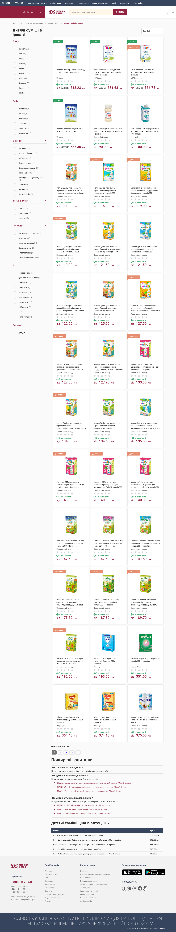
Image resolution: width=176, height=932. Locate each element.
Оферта (48, 901)
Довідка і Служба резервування (93, 884)
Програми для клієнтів (37, 3)
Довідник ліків (86, 901)
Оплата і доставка (100, 3)
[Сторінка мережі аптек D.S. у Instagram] (129, 888)
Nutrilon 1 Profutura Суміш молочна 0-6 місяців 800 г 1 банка (83, 814)
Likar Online (138, 3)
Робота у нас (55, 3)
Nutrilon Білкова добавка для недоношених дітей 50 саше (82, 809)
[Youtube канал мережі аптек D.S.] (134, 888)
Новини (48, 878)
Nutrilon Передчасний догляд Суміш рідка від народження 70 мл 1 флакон (89, 791)
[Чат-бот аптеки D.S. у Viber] (145, 888)
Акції (114, 3)
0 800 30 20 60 (12, 3)
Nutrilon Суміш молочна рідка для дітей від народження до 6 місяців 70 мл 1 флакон (94, 783)
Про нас (48, 871)
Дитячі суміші (53, 23)
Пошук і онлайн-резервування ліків (95, 874)
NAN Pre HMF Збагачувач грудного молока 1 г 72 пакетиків (83, 805)
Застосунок (85, 888)
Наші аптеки (83, 3)
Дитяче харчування (34, 23)
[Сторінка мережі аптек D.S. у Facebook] (124, 888)
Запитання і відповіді (89, 891)
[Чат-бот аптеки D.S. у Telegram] (140, 888)
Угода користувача (52, 898)
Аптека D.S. (17, 23)
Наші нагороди (51, 874)
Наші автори (50, 888)
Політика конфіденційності (56, 894)
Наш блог (84, 871)
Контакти (48, 891)
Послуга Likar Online (88, 898)
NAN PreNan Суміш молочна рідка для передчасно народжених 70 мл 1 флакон (92, 787)
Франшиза (69, 3)
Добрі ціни (124, 3)
